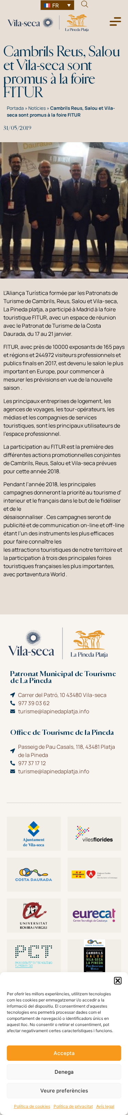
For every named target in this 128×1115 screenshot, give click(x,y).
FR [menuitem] (55, 5)
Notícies (37, 108)
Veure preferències (64, 1090)
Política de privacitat (73, 1106)
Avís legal (105, 1106)
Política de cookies (32, 1106)
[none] (57, 5)
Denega (64, 1072)
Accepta (64, 1053)
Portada (15, 108)
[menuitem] (57, 5)
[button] (117, 980)
